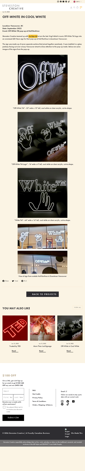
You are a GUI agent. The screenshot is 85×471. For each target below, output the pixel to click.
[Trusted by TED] (15, 328)
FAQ (34, 390)
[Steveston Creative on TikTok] (68, 404)
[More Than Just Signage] (42, 328)
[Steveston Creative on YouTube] (73, 401)
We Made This (77, 433)
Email (63, 391)
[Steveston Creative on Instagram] (62, 401)
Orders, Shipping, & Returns (42, 405)
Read (14, 351)
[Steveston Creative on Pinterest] (62, 404)
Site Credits (36, 394)
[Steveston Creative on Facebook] (68, 401)
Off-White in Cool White (70, 346)
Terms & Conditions (39, 401)
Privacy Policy (37, 398)
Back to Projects (44, 294)
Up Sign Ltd (33, 36)
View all (77, 307)
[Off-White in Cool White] (70, 328)
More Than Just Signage (42, 346)
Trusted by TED (15, 346)
